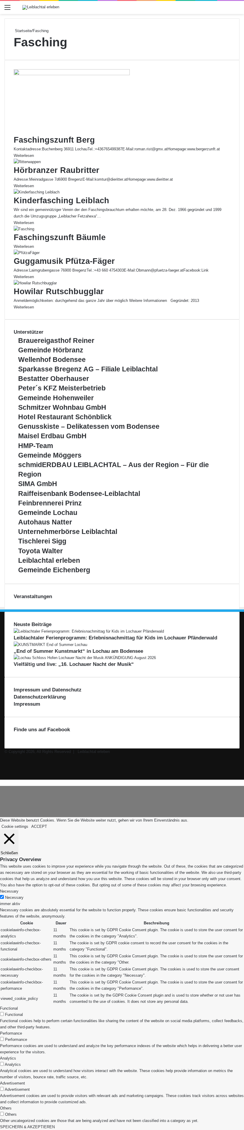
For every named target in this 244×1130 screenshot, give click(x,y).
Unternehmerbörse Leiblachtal (67, 531)
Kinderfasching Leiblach (61, 200)
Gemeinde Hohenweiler (56, 398)
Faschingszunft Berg (54, 139)
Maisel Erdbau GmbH (52, 436)
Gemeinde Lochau (47, 512)
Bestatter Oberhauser (53, 378)
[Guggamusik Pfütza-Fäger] (27, 252)
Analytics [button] (8, 1058)
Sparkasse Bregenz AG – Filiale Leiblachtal (88, 369)
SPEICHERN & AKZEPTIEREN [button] (27, 1127)
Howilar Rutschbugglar (59, 291)
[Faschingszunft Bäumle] (24, 229)
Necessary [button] (9, 891)
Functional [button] (9, 1008)
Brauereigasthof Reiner (56, 340)
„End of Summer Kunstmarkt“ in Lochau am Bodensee (78, 651)
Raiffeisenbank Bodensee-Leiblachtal (79, 493)
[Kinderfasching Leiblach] (37, 192)
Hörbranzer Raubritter (56, 170)
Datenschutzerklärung (40, 697)
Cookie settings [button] (14, 826)
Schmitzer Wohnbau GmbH (62, 407)
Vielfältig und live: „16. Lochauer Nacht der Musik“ (74, 664)
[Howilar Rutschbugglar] (35, 283)
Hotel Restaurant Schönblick (65, 417)
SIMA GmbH (37, 484)
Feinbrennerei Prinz (50, 503)
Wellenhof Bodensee (52, 359)
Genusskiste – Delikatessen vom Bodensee (88, 426)
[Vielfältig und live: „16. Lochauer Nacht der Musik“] (85, 657)
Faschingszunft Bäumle (60, 237)
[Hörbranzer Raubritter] (27, 162)
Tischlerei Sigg (42, 541)
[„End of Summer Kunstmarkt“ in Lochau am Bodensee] (50, 644)
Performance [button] (11, 1033)
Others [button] (6, 1108)
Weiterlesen (24, 155)
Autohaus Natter (45, 522)
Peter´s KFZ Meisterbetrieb (62, 388)
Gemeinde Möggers (50, 455)
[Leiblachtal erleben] (40, 7)
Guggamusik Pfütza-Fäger (65, 261)
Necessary (14, 897)
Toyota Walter (40, 551)
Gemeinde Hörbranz (50, 350)
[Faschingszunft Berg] (72, 74)
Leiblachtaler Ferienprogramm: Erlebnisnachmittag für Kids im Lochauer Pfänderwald (115, 638)
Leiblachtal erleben (49, 560)
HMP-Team (35, 446)
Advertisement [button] (12, 1083)
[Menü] (7, 9)
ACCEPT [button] (39, 826)
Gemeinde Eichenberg (54, 570)
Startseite (23, 31)
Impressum (27, 704)
